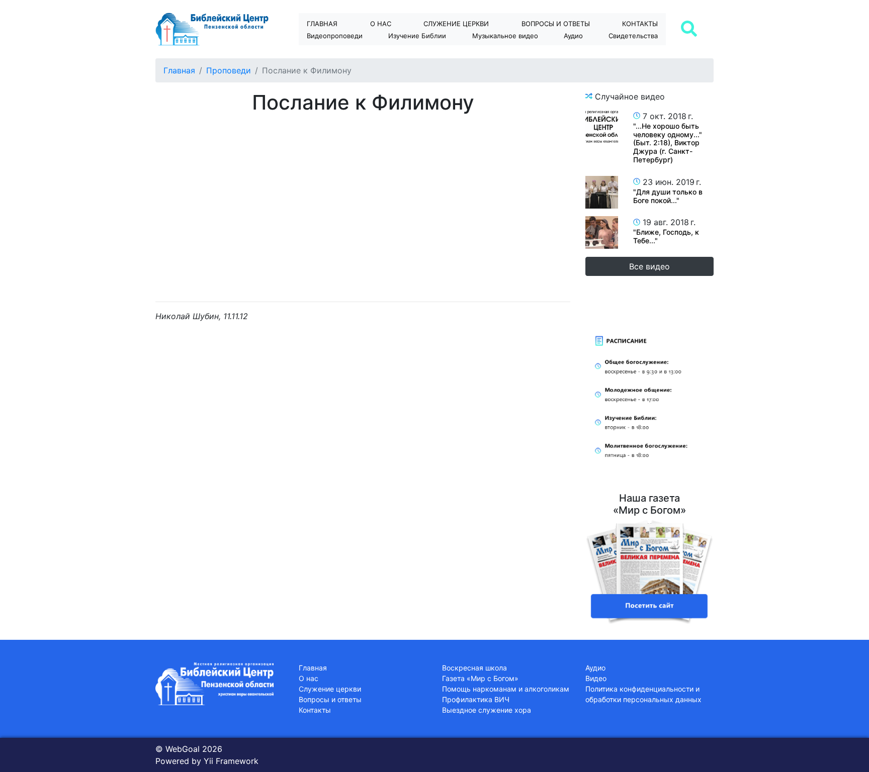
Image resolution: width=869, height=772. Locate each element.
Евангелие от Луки (426, 53)
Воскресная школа (474, 667)
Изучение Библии (417, 36)
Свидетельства (633, 36)
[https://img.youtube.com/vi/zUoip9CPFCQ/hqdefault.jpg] (601, 126)
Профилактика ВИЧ (475, 699)
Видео (595, 678)
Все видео (649, 266)
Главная (322, 24)
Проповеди (228, 70)
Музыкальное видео (505, 36)
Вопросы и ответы (330, 699)
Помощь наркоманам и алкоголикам (505, 689)
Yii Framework (231, 761)
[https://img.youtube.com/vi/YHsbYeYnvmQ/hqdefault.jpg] (601, 232)
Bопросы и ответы (556, 24)
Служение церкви (456, 24)
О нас (380, 24)
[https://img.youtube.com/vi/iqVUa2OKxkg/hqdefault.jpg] (601, 192)
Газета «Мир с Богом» (480, 678)
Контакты (640, 24)
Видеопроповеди (335, 36)
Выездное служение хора (486, 710)
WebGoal (182, 749)
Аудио (573, 36)
